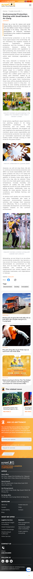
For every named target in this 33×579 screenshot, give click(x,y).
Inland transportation (8, 527)
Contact (20, 510)
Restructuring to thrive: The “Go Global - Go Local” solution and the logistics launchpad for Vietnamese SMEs (16, 381)
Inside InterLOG (23, 504)
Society (16, 286)
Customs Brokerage (7, 529)
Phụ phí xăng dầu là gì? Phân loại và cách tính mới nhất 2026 (15, 350)
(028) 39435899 (11, 1)
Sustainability (5, 510)
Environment (8, 286)
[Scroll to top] (29, 575)
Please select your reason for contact (13, 445)
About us (4, 504)
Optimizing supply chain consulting (24, 528)
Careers (3, 507)
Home (5, 11)
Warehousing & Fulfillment (6, 533)
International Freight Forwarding (7, 523)
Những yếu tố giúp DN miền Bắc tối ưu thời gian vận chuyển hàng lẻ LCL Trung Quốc (16, 319)
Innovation (25, 286)
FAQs (20, 507)
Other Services (5, 536)
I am (2, 436)
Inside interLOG (14, 11)
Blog (2, 512)
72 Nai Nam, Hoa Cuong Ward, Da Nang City (15, 497)
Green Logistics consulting (23, 532)
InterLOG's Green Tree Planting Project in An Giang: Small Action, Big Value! (11, 408)
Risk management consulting (24, 523)
